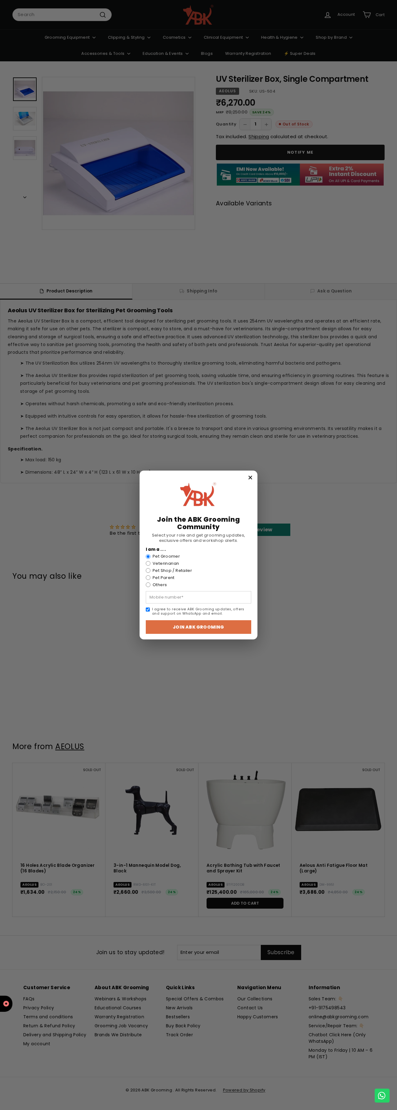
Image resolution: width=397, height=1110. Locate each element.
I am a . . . (156, 549)
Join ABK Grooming (198, 627)
